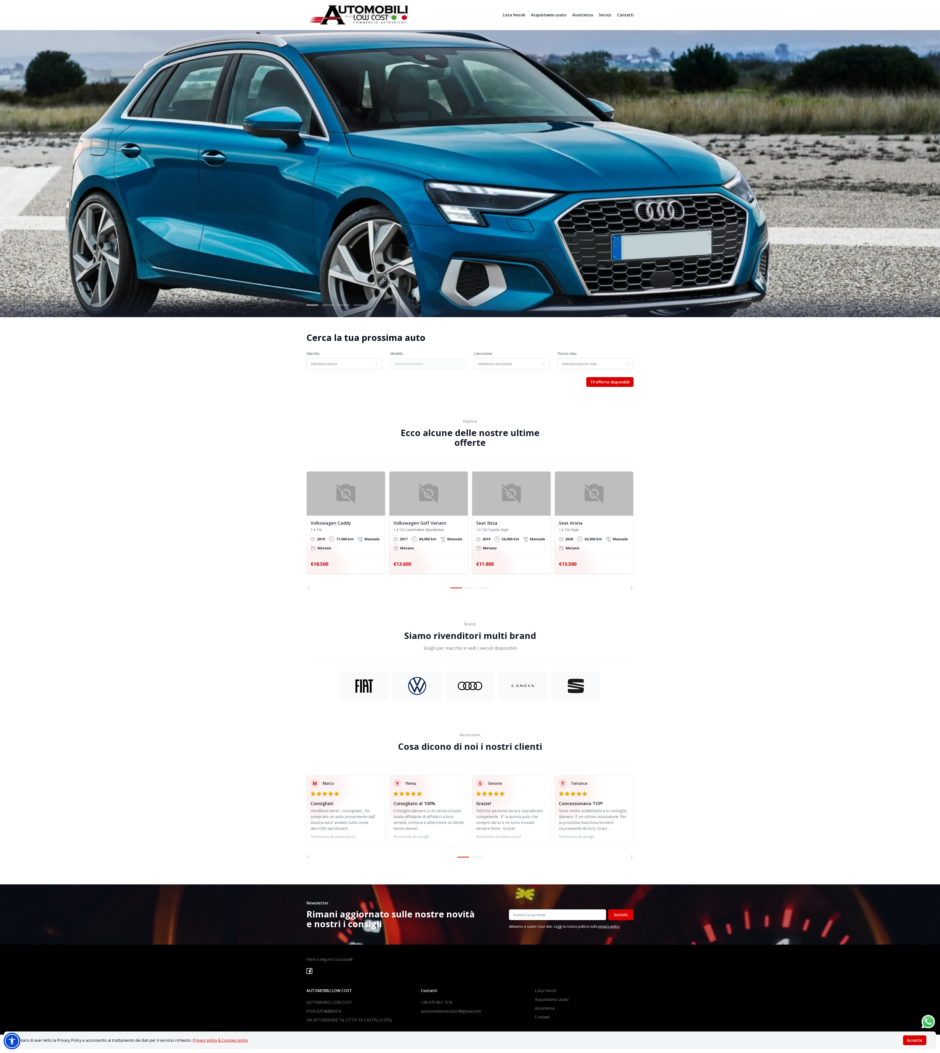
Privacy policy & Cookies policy (220, 1040)
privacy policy (608, 926)
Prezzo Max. (567, 353)
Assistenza (582, 15)
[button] (12, 1041)
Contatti (625, 15)
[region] (470, 530)
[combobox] (344, 364)
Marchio (312, 353)
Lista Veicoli (514, 15)
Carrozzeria (483, 353)
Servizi (605, 15)
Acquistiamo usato (548, 15)
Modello (396, 353)
